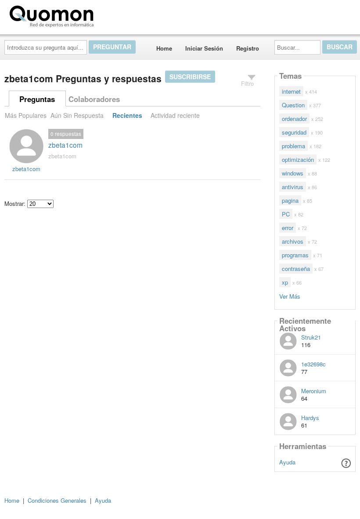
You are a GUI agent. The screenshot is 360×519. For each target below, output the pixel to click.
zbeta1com (65, 145)
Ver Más (289, 296)
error (287, 227)
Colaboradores (94, 99)
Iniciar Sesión (204, 48)
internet (291, 91)
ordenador (294, 118)
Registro (247, 48)
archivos (292, 241)
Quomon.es (125, 14)
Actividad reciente (175, 115)
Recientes (127, 115)
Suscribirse (190, 76)
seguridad (294, 132)
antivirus (292, 187)
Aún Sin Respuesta (77, 115)
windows (292, 173)
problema (293, 146)
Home (164, 48)
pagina (290, 200)
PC (286, 214)
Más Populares (26, 115)
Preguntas (37, 99)
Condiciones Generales (57, 500)
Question (293, 105)
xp (285, 282)
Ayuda (287, 462)
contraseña (296, 268)
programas (295, 255)
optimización (298, 159)
